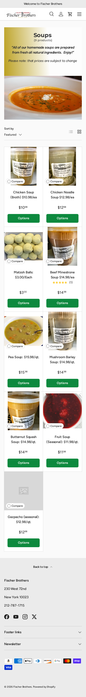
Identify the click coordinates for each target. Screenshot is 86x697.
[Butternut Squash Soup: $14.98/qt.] (23, 411)
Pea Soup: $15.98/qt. (23, 357)
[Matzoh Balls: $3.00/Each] (23, 246)
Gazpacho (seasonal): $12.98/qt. (23, 519)
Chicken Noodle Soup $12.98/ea (62, 194)
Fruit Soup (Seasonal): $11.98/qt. (62, 439)
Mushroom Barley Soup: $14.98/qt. (62, 359)
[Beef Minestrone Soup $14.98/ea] (62, 246)
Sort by (9, 128)
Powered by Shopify (44, 686)
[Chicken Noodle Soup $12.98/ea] (62, 166)
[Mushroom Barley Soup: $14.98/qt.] (62, 331)
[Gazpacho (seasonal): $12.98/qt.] (23, 491)
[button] (70, 14)
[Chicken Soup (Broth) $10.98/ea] (23, 166)
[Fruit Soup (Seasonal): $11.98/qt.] (62, 411)
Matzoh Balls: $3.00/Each (23, 274)
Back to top (41, 567)
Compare (17, 181)
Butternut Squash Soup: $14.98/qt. (23, 439)
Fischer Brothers (22, 686)
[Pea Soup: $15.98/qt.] (23, 331)
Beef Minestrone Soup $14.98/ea (62, 274)
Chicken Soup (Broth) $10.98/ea (23, 194)
